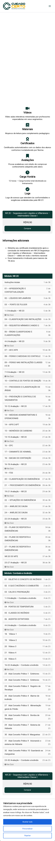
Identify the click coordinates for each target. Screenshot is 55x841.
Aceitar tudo (27, 822)
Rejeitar (27, 836)
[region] (27, 820)
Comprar (27, 228)
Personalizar (27, 829)
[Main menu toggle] (49, 6)
